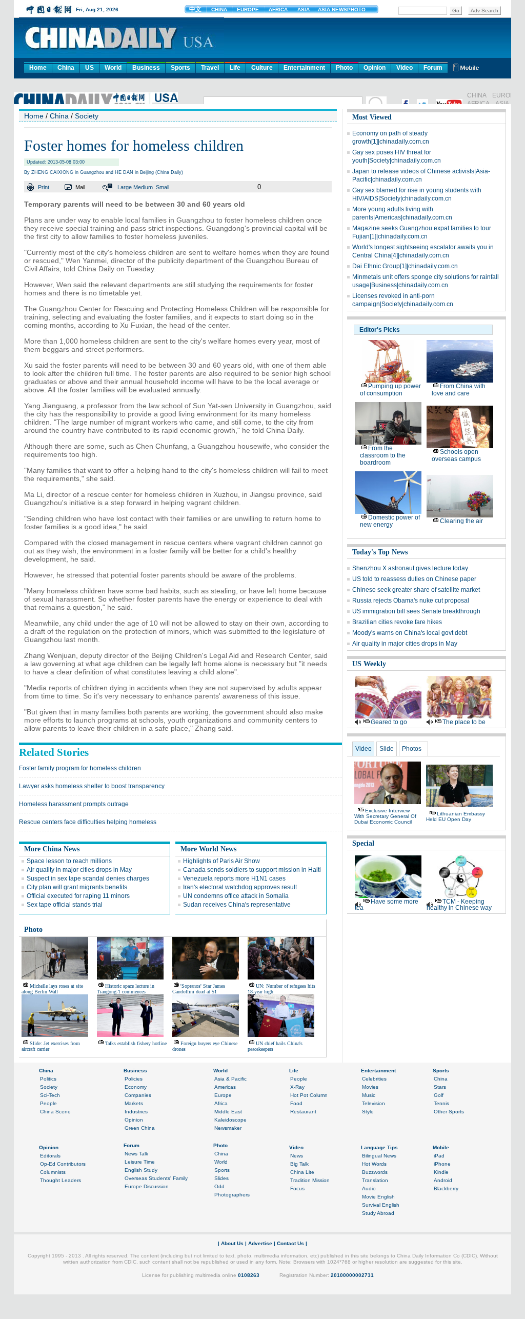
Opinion (375, 67)
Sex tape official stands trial (65, 904)
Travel (210, 67)
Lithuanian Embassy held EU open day (455, 816)
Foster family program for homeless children (80, 768)
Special (363, 843)
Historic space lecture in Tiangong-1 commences (125, 988)
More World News (208, 849)
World (113, 67)
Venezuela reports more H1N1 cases (234, 878)
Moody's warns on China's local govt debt (409, 632)
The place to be (464, 722)
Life (235, 67)
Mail (80, 187)
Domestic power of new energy (390, 521)
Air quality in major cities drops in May (79, 869)
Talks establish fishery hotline (136, 1043)
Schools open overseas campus (456, 455)
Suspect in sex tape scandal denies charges (88, 878)
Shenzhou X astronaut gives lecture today (410, 568)
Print (43, 187)
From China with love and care (459, 390)
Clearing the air (461, 521)
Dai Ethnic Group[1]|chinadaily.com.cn (405, 266)
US (89, 67)
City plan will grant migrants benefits (77, 887)
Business (146, 67)
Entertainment (304, 67)
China (65, 67)
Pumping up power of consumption (390, 390)
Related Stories (54, 752)
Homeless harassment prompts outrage (74, 804)
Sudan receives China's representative (237, 904)
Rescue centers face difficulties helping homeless (87, 822)
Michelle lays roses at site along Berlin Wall (52, 988)
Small (162, 187)
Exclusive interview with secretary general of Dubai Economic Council (385, 816)
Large (124, 187)
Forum (432, 67)
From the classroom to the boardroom (383, 455)
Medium (143, 187)
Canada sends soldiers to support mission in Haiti (252, 869)
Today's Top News (380, 552)
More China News (51, 849)
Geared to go (389, 722)
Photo (344, 67)
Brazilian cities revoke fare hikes (397, 622)
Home (38, 67)
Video (404, 67)
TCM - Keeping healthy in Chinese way (459, 904)
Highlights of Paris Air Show (221, 861)
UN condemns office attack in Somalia (236, 896)
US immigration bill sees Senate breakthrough (416, 611)
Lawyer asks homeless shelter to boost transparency (92, 786)
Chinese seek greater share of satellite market (416, 589)
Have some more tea (386, 904)
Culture (262, 67)
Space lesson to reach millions (69, 861)
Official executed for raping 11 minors (78, 896)
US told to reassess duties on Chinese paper (414, 579)
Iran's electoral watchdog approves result (240, 887)
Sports (180, 67)
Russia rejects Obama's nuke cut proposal (410, 600)
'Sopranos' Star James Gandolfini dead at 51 (198, 988)
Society (86, 116)
